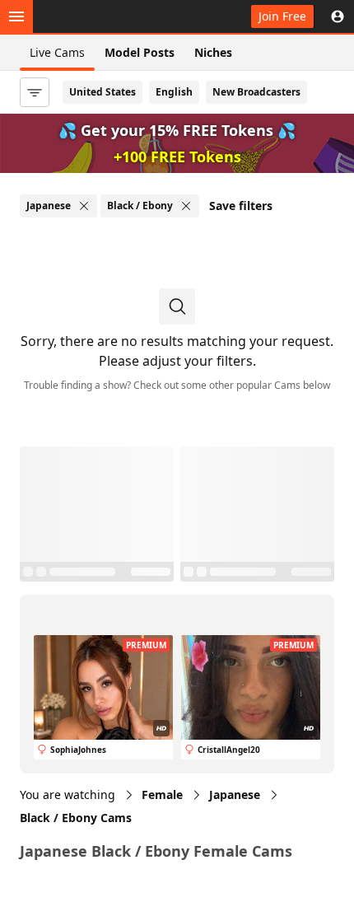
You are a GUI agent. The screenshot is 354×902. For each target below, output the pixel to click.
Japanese (234, 794)
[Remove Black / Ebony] (186, 206)
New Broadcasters (256, 92)
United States (102, 92)
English (174, 92)
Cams (76, 817)
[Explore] (16, 16)
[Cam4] (92, 16)
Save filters (240, 205)
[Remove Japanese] (84, 206)
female (162, 794)
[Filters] (34, 92)
